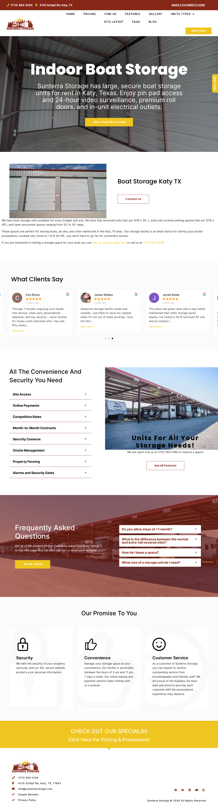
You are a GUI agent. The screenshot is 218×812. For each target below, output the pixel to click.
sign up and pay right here (109, 242)
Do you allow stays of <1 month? (147, 529)
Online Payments (26, 406)
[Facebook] (175, 790)
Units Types (181, 14)
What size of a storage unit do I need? (151, 562)
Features (132, 14)
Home (70, 14)
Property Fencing (26, 462)
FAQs (136, 21)
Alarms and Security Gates (33, 473)
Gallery (155, 14)
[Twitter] (182, 790)
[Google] (203, 790)
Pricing (89, 14)
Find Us (110, 14)
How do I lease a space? (140, 552)
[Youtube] (196, 790)
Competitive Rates (27, 417)
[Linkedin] (189, 790)
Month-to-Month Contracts (34, 428)
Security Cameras (27, 439)
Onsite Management (28, 450)
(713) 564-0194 (153, 242)
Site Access (22, 394)
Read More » (19, 326)
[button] (105, 338)
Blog (153, 21)
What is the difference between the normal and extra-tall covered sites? (155, 540)
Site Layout (114, 21)
